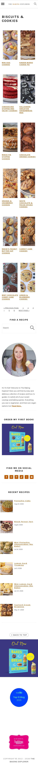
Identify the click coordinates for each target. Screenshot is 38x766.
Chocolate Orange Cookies (27, 156)
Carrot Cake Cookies (25, 250)
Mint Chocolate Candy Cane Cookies (10, 297)
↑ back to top (19, 635)
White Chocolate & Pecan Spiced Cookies (26, 204)
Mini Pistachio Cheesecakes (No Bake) (23, 544)
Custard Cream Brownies (22, 606)
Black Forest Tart (23, 522)
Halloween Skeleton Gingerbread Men (25, 110)
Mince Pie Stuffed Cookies (6, 157)
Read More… (17, 406)
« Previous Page (11, 308)
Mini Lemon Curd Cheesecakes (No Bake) (23, 586)
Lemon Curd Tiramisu (20, 564)
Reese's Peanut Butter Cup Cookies (9, 251)
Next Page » (24, 310)
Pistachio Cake (22, 501)
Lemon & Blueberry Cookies (24, 297)
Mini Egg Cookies (6, 64)
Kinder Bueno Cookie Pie (26, 64)
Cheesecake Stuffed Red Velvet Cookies (9, 109)
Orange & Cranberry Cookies (7, 203)
